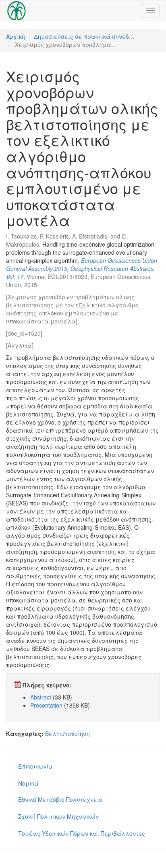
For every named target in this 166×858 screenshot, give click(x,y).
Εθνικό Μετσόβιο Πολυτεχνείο (60, 799)
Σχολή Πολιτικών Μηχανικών (58, 816)
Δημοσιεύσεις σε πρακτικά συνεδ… (84, 36)
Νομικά (28, 783)
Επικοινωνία (35, 766)
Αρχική (15, 36)
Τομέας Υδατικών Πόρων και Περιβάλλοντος (81, 833)
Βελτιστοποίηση (67, 733)
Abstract (40, 697)
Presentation (46, 705)
